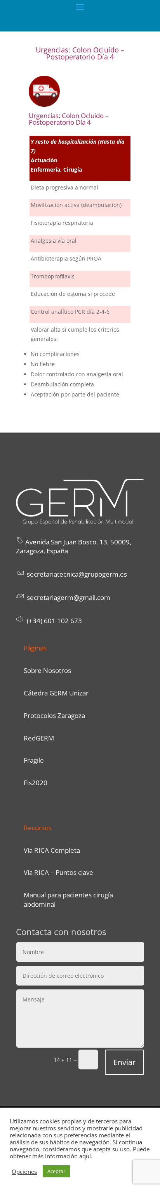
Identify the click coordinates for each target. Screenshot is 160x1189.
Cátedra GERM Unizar (56, 692)
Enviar (124, 1062)
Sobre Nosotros (47, 670)
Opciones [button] (24, 1171)
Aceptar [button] (56, 1171)
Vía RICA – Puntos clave (58, 872)
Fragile (34, 760)
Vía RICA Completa (52, 850)
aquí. (85, 1156)
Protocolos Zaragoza (54, 715)
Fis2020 (35, 782)
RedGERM (39, 738)
